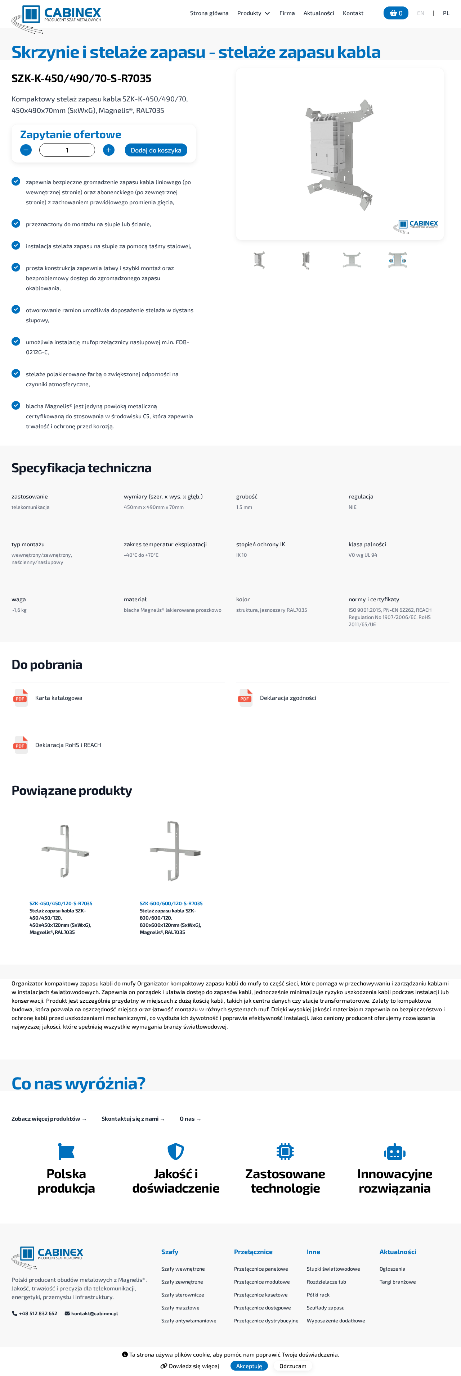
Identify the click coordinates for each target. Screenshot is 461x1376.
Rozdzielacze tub (326, 1282)
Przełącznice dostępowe (262, 1307)
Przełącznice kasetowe (261, 1294)
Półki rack (318, 1294)
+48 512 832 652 (38, 1313)
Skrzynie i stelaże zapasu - (115, 51)
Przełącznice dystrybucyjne (266, 1320)
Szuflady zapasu (326, 1307)
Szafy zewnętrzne (182, 1282)
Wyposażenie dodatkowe (336, 1320)
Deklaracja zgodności (288, 697)
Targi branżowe (398, 1282)
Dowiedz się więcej (193, 1365)
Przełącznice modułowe (262, 1282)
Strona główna (209, 12)
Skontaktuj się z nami (133, 1118)
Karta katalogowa (58, 697)
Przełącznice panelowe (261, 1269)
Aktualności (319, 12)
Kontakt (353, 12)
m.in (167, 341)
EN (420, 12)
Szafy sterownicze (182, 1294)
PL (446, 12)
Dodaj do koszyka (156, 150)
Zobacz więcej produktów (49, 1118)
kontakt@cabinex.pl (94, 1313)
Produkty (249, 12)
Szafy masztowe (180, 1307)
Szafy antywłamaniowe (188, 1320)
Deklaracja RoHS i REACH (68, 744)
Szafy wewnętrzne (183, 1269)
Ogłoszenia (393, 1269)
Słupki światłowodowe (333, 1269)
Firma (287, 12)
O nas (191, 1118)
